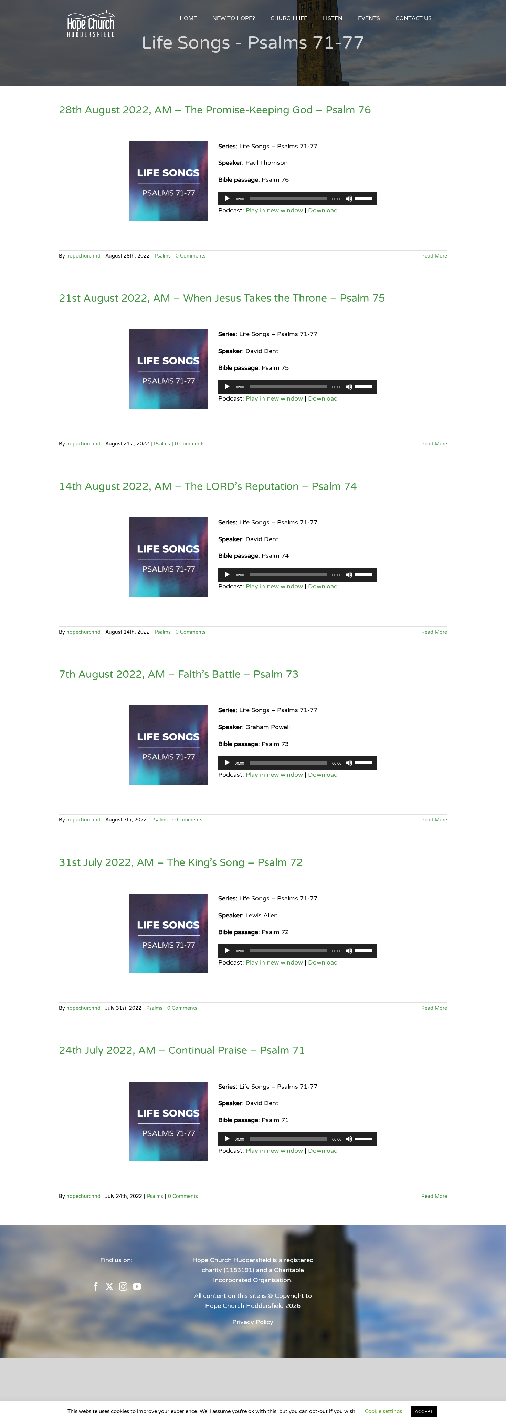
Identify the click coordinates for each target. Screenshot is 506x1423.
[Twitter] (109, 1286)
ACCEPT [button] (424, 1411)
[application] (297, 198)
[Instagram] (123, 1286)
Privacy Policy (252, 1322)
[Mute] (349, 198)
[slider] (364, 198)
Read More (434, 256)
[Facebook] (96, 1286)
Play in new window (274, 210)
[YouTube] (137, 1286)
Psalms (163, 256)
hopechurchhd (83, 256)
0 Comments (190, 256)
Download (323, 210)
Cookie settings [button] (383, 1411)
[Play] (227, 198)
